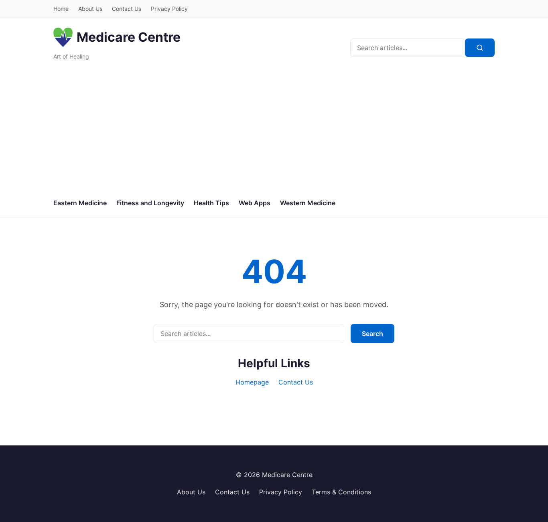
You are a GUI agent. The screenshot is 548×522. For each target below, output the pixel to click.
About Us (90, 8)
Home (61, 8)
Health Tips (211, 203)
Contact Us (126, 8)
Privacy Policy (169, 8)
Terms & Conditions (341, 492)
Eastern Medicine (80, 203)
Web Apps (254, 203)
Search (372, 334)
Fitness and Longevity (150, 203)
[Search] (480, 47)
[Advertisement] (274, 131)
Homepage (252, 382)
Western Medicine (307, 203)
